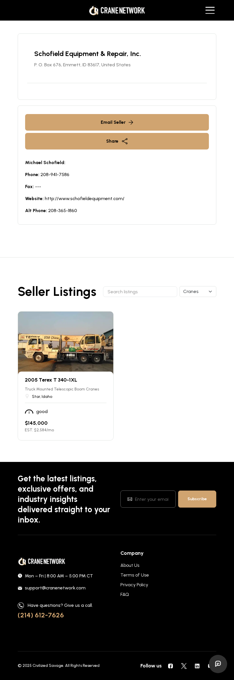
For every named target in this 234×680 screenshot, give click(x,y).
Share (112, 141)
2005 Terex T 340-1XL (51, 380)
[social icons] (170, 665)
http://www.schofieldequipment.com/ (84, 198)
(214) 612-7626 (41, 615)
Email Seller (113, 122)
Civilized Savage (48, 665)
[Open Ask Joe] (218, 664)
